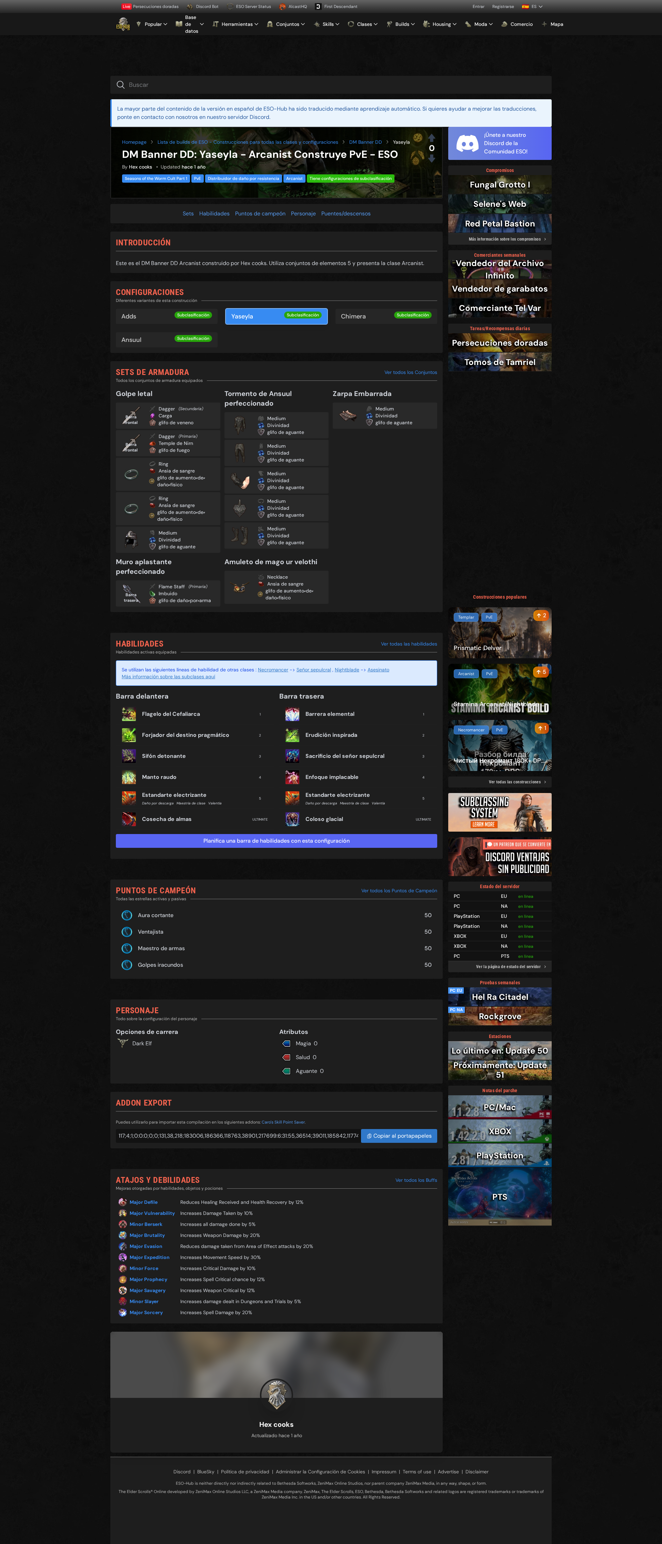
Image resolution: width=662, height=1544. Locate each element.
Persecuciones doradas (151, 6)
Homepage (134, 142)
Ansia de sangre (177, 471)
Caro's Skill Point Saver (283, 1122)
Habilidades (214, 213)
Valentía (215, 803)
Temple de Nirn (176, 443)
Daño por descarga (158, 803)
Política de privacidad (245, 1472)
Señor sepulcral (314, 670)
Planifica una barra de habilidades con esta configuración (276, 840)
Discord (182, 1472)
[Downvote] (432, 158)
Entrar (478, 6)
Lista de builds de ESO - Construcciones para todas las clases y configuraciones (248, 142)
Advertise (448, 1472)
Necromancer (273, 670)
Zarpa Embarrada (362, 393)
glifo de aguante (177, 547)
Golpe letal (134, 393)
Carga (165, 416)
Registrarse (503, 6)
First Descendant (341, 6)
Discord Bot (207, 6)
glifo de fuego (174, 450)
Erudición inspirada (331, 735)
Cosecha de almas (167, 819)
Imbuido (168, 593)
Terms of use (417, 1472)
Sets (188, 213)
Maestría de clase (191, 803)
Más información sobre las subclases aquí (168, 676)
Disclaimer (477, 1472)
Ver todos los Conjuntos (410, 372)
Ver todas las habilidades (409, 644)
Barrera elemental (329, 714)
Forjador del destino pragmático (185, 735)
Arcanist (294, 178)
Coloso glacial (324, 819)
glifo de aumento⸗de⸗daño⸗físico (181, 481)
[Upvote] (432, 138)
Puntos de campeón (260, 213)
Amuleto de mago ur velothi (270, 561)
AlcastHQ (298, 6)
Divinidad (170, 540)
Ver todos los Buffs (416, 1180)
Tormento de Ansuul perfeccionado (258, 398)
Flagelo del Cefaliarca (171, 714)
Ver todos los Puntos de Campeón (399, 890)
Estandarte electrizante (174, 795)
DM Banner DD (365, 142)
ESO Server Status (253, 6)
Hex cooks (140, 167)
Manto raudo (159, 777)
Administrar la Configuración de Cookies (320, 1472)
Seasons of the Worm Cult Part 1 (156, 178)
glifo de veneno (176, 422)
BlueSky (205, 1472)
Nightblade (347, 670)
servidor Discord (248, 117)
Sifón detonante (164, 756)
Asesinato (378, 670)
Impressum (384, 1472)
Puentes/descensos (346, 213)
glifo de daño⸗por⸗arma (185, 600)
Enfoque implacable (332, 777)
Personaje (303, 213)
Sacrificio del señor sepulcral (344, 756)
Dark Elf (142, 1043)
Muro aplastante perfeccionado (144, 566)
